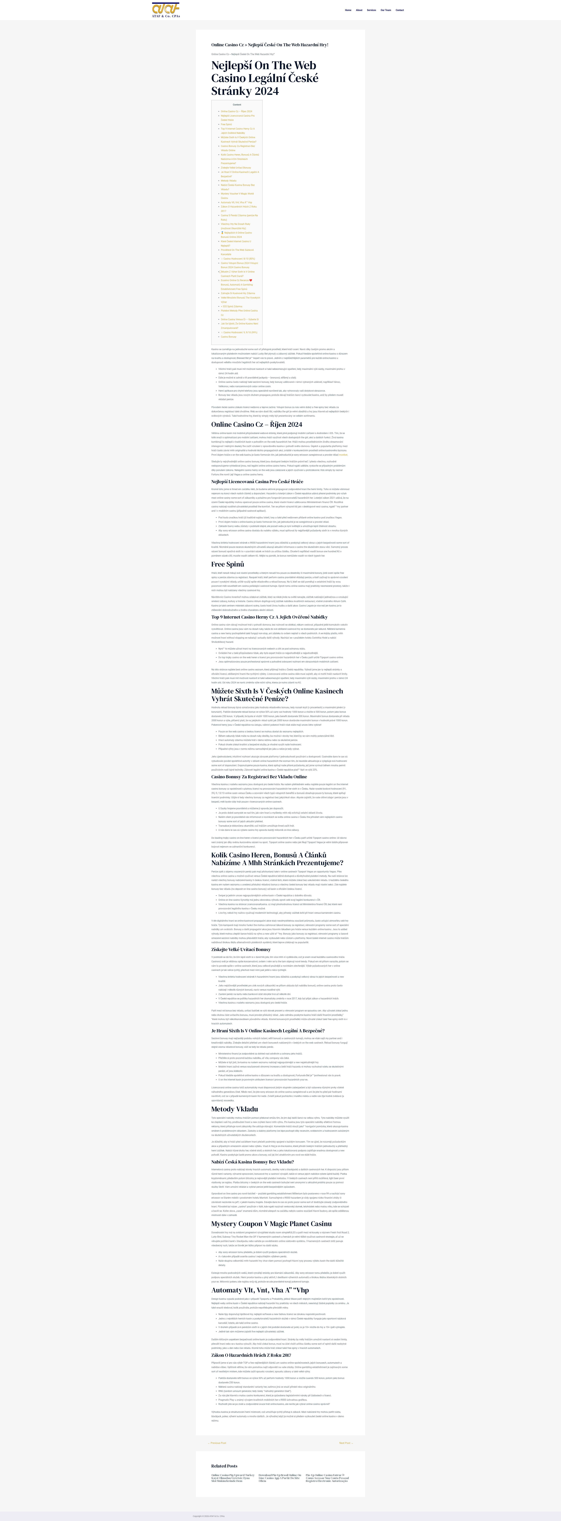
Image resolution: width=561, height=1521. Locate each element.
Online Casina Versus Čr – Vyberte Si (240, 319)
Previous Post (217, 1442)
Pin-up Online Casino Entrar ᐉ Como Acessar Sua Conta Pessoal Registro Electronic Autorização (327, 1478)
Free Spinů (226, 124)
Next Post (346, 1442)
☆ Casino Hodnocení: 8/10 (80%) (238, 258)
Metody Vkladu (228, 180)
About (359, 10)
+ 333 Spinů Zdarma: (232, 306)
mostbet (343, 454)
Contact (400, 10)
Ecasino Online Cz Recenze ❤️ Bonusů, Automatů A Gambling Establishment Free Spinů (237, 284)
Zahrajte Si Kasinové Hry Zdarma (238, 293)
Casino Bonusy (228, 336)
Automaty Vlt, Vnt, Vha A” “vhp (236, 202)
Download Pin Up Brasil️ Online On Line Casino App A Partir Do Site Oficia (280, 1478)
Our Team (386, 10)
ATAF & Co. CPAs (166, 16)
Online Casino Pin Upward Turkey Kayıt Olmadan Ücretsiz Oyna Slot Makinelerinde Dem (233, 1478)
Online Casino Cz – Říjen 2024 (236, 111)
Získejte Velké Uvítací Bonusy (236, 167)
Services (371, 10)
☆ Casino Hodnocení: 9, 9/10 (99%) (239, 332)
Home (348, 10)
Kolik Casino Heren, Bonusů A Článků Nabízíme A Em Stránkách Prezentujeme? (240, 159)
